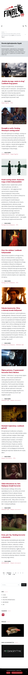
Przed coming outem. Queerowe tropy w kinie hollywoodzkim (12, 180)
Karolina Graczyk (5, 33)
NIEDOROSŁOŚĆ (5, 563)
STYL (12, 103)
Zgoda (8, 672)
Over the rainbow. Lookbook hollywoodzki (11, 251)
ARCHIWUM (5, 602)
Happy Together (5, 103)
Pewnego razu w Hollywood (8, 224)
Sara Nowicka (17, 35)
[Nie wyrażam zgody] (26, 672)
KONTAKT (5, 597)
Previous (9, 573)
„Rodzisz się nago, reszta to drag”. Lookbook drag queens (13, 82)
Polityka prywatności (17, 672)
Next (10, 574)
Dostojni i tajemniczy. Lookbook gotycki (12, 427)
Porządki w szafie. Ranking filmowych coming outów (10, 129)
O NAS (4, 595)
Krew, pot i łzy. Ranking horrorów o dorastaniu (13, 536)
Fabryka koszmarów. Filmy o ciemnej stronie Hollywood (11, 309)
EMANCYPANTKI (5, 154)
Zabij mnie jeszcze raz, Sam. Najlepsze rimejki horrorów (11, 484)
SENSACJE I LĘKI (20, 344)
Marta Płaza (13, 33)
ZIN (3, 604)
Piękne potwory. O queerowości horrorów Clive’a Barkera (12, 371)
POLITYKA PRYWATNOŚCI (9, 599)
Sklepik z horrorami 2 (16, 400)
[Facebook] (3, 614)
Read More (7, 101)
